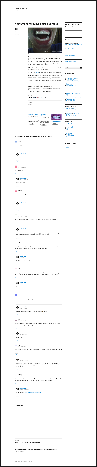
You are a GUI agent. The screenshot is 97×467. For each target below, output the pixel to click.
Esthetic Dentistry (69, 126)
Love (67, 128)
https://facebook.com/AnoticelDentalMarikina (73, 44)
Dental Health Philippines (56, 121)
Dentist (21, 14)
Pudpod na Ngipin (76, 109)
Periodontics (17, 34)
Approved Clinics (55, 14)
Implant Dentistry (69, 127)
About (16, 14)
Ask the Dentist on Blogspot (70, 55)
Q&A (25, 14)
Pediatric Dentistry (69, 130)
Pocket (40, 97)
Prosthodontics (69, 134)
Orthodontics (68, 129)
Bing (67, 146)
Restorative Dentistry (70, 135)
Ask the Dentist (21, 8)
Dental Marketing (69, 123)
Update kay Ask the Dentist (71, 95)
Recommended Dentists (66, 14)
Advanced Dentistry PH (25, 359)
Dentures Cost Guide (70, 79)
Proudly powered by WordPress (26, 461)
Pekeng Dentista (69, 84)
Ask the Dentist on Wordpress (70, 61)
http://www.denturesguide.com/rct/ (33, 392)
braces (37, 72)
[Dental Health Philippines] (56, 117)
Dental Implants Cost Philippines (72, 78)
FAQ (43, 14)
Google (67, 147)
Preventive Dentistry (70, 133)
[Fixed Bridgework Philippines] (45, 120)
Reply (18, 161)
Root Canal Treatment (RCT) (71, 85)
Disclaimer (38, 14)
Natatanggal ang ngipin (70, 100)
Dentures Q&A (31, 14)
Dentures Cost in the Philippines (72, 80)
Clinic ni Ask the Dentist (70, 99)
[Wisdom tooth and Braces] (34, 119)
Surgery (67, 136)
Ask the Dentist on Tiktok (69, 48)
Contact (75, 14)
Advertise (47, 14)
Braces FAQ (68, 77)
